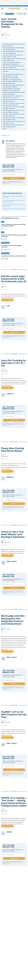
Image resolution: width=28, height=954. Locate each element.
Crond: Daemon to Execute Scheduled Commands (11, 246)
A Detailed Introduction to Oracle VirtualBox (13, 256)
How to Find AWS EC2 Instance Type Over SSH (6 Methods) (13, 235)
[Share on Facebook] (20, 14)
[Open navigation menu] (3, 8)
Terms (23, 182)
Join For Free (14, 178)
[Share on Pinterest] (24, 14)
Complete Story (5, 135)
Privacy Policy (6, 183)
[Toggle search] (25, 8)
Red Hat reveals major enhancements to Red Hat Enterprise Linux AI (13, 225)
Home (2, 13)
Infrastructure (9, 13)
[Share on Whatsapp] (26, 14)
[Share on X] (22, 14)
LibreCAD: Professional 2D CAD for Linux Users (14, 208)
